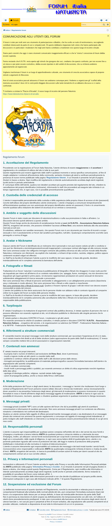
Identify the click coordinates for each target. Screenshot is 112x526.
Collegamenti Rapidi (6, 20)
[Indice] (56, 9)
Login (15, 24)
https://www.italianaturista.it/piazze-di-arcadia (21, 94)
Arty (48, 517)
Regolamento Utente (56, 178)
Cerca (7, 24)
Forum (15, 20)
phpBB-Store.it (62, 519)
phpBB (49, 514)
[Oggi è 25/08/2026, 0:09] (108, 30)
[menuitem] (101, 20)
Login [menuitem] (107, 20)
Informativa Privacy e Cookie (46, 467)
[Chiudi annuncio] (108, 36)
